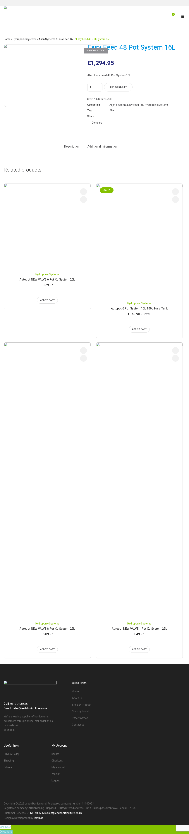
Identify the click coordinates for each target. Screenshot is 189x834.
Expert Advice (80, 718)
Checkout (57, 761)
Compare (97, 123)
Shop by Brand (80, 711)
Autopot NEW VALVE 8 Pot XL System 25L (47, 629)
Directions (6, 832)
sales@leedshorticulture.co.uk (30, 708)
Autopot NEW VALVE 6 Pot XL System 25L (47, 279)
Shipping (9, 761)
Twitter (116, 116)
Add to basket (118, 87)
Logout (55, 781)
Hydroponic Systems (25, 39)
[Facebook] (169, 803)
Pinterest (120, 116)
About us (77, 698)
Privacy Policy (11, 754)
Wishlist (55, 774)
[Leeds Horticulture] (33, 15)
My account (58, 767)
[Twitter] (176, 803)
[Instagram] (182, 803)
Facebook (111, 116)
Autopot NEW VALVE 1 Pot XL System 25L (139, 629)
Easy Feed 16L (66, 39)
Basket (55, 754)
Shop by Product (81, 705)
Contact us (78, 725)
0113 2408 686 (19, 704)
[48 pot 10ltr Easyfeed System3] (59, 75)
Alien (112, 111)
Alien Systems (47, 39)
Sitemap (8, 767)
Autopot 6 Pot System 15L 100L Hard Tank (139, 308)
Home (7, 39)
